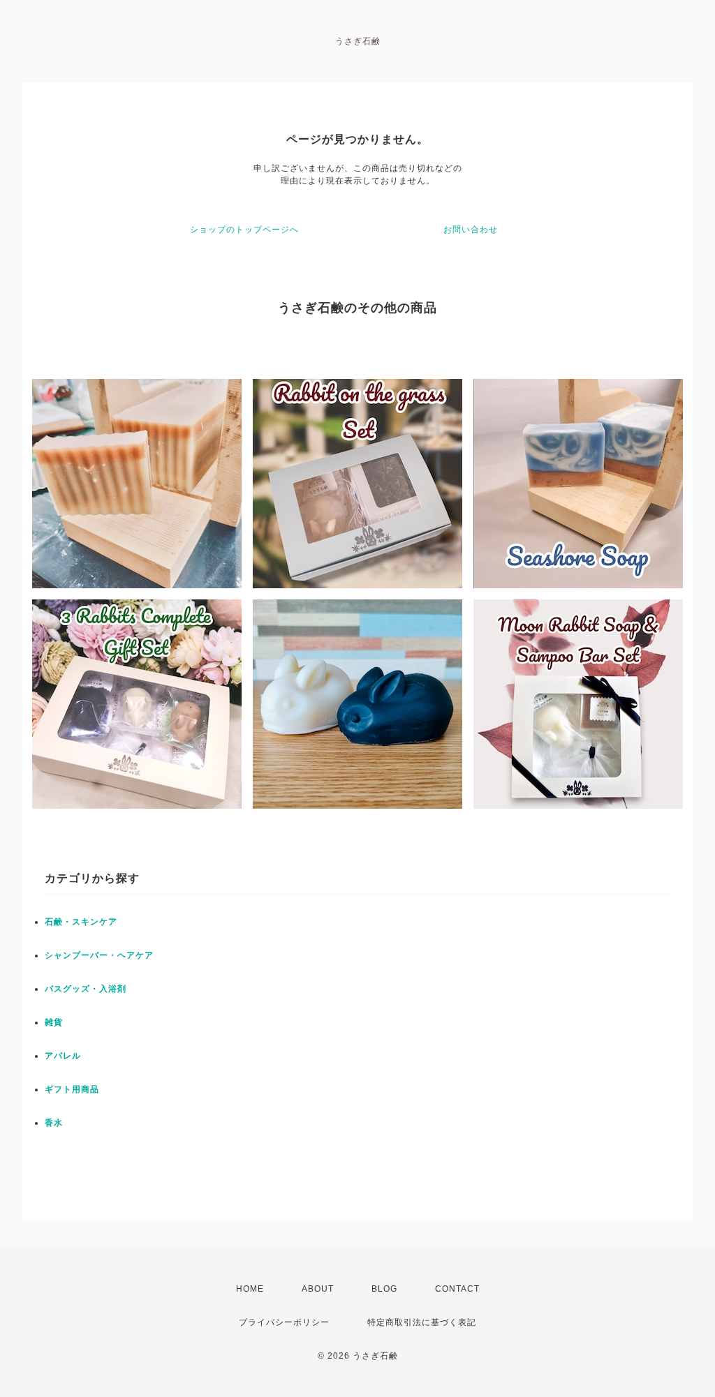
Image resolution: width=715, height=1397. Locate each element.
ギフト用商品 (72, 1089)
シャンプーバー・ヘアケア (99, 955)
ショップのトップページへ (244, 229)
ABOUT (318, 1289)
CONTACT (457, 1289)
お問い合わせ (470, 229)
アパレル (63, 1056)
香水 (54, 1123)
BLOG (384, 1289)
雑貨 (54, 1022)
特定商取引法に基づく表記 (421, 1322)
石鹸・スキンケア (81, 922)
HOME (250, 1289)
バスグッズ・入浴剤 (85, 989)
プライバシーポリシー (284, 1322)
